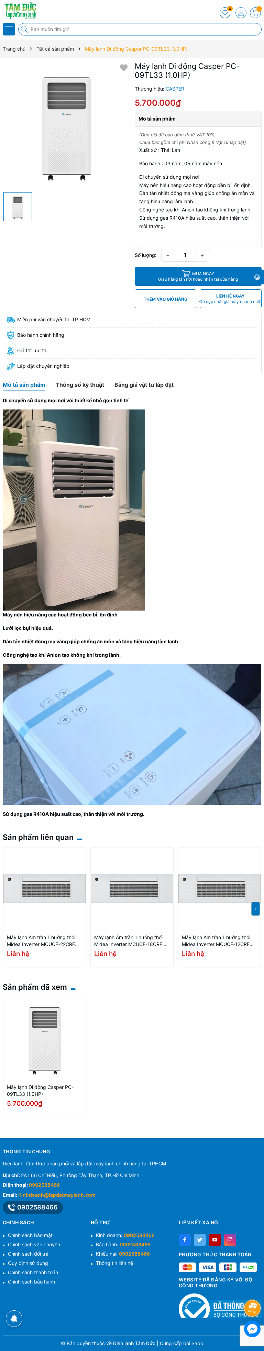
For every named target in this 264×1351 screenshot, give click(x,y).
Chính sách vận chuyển (34, 1244)
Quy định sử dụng (28, 1263)
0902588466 (44, 1185)
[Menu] (9, 29)
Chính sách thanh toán (33, 1272)
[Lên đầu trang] (254, 1290)
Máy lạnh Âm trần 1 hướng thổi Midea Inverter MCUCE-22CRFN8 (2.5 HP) (44, 941)
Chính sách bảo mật (30, 1235)
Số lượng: (145, 255)
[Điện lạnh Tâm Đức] (26, 10)
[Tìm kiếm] (25, 29)
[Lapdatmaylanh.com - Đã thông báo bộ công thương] (220, 1305)
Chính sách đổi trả (28, 1254)
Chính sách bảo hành (31, 1282)
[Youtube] (215, 1240)
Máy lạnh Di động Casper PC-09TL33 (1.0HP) (40, 1090)
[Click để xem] (66, 125)
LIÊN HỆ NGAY (231, 298)
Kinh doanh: (125, 1235)
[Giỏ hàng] (255, 12)
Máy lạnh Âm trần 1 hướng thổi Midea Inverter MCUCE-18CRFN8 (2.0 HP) (131, 941)
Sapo (197, 1343)
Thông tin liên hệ (114, 1263)
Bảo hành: (123, 1244)
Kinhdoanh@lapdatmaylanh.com (57, 1195)
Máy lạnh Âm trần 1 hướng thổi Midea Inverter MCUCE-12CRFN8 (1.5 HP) (219, 941)
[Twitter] (200, 1240)
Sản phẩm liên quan (38, 837)
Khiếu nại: (123, 1254)
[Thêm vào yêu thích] (124, 67)
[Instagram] (230, 1240)
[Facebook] (185, 1240)
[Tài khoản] (240, 12)
